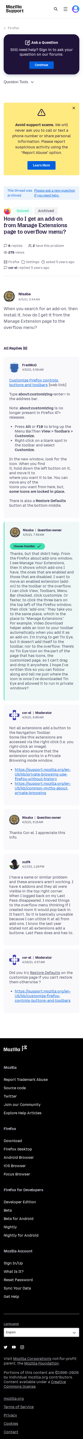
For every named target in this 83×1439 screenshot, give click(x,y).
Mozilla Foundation (41, 1363)
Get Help (11, 1296)
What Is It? (14, 1271)
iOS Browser (15, 1166)
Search (55, 9)
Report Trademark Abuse (26, 1079)
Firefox (13, 28)
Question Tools (16, 82)
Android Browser (19, 1157)
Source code (15, 1088)
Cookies (11, 1423)
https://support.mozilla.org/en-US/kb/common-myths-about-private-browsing (43, 788)
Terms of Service (19, 1407)
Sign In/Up (13, 1263)
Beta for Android (18, 1218)
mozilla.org (14, 1398)
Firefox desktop (18, 1149)
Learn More (41, 165)
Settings (32, 262)
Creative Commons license (35, 1384)
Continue (41, 65)
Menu (65, 9)
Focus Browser (17, 1174)
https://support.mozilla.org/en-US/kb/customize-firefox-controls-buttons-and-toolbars (43, 996)
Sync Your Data (17, 1288)
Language (11, 1324)
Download (13, 1141)
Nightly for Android (21, 1235)
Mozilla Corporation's (32, 1358)
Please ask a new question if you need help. (54, 193)
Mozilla (15, 1049)
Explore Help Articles (23, 1113)
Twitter (10, 1096)
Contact (11, 1432)
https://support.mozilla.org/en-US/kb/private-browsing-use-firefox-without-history (43, 774)
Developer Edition (20, 1202)
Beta (8, 1210)
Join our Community (22, 1104)
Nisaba (24, 294)
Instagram (22, 1347)
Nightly (10, 1227)
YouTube (14, 1347)
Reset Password (18, 1280)
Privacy (10, 1415)
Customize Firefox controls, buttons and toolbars (34, 382)
